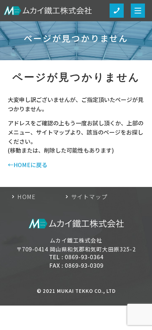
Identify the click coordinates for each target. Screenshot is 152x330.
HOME (26, 196)
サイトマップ (89, 196)
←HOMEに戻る (27, 164)
